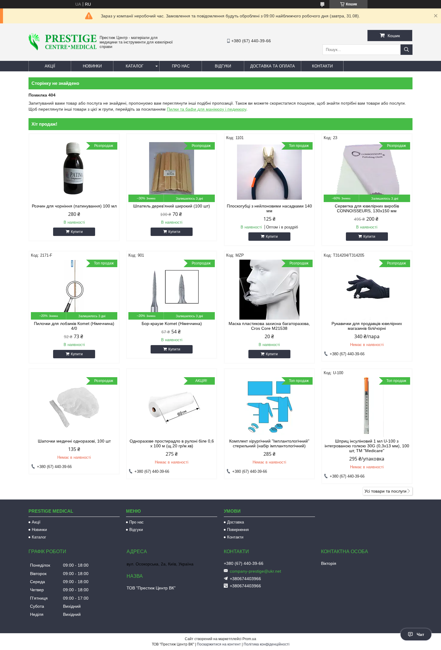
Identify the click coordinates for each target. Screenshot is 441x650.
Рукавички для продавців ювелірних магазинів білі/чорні (367, 326)
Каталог (134, 66)
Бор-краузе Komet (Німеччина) (172, 323)
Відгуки (223, 66)
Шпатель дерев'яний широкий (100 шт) (171, 206)
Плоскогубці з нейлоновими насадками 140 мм (269, 208)
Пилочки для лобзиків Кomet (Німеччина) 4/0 (74, 326)
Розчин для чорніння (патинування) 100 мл (74, 206)
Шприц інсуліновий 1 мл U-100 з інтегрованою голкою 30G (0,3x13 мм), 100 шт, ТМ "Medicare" (367, 446)
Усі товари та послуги (385, 491)
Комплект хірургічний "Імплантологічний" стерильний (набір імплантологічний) (269, 443)
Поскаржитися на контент (219, 644)
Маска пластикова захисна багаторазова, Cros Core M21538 (269, 326)
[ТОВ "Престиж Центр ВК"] (62, 48)
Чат (420, 634)
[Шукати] (406, 49)
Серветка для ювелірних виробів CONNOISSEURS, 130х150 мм (367, 208)
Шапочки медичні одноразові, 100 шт (74, 441)
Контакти (322, 66)
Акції (50, 66)
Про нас (181, 66)
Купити (77, 232)
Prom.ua (249, 639)
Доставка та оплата (272, 66)
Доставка (235, 522)
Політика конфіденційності (267, 644)
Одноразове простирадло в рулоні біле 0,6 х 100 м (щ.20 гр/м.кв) (172, 443)
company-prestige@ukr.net (255, 571)
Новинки (92, 66)
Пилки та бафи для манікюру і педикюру (206, 109)
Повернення (238, 529)
